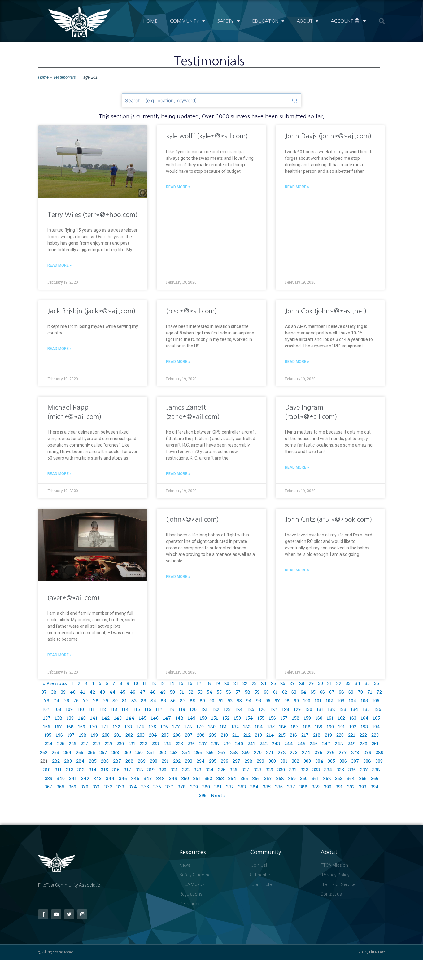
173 (128, 726)
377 (169, 786)
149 (191, 718)
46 (132, 692)
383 (242, 786)
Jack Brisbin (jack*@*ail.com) (91, 311)
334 (328, 769)
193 (364, 726)
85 (163, 700)
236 (191, 743)
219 (328, 735)
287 (117, 761)
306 (343, 761)
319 (151, 769)
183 (247, 726)
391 (339, 786)
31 (329, 683)
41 (82, 692)
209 (212, 735)
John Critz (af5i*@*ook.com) (328, 519)
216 (293, 735)
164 (364, 718)
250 (363, 743)
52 (190, 692)
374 (133, 786)
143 (118, 718)
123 (227, 709)
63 (293, 692)
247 (326, 743)
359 (292, 778)
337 (364, 769)
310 (46, 769)
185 (271, 726)
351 (196, 778)
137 (46, 718)
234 (167, 743)
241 (251, 743)
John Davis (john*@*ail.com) (328, 136)
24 (264, 683)
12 (153, 683)
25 (273, 683)
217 (305, 735)
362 (327, 778)
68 (341, 692)
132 (331, 709)
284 (80, 761)
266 (210, 752)
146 (155, 718)
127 (273, 709)
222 (363, 735)
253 (55, 752)
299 (260, 761)
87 (182, 700)
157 (284, 718)
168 (70, 726)
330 (281, 769)
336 (352, 769)
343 (98, 778)
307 (355, 761)
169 (81, 726)
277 (343, 752)
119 (181, 709)
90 (211, 700)
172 (116, 726)
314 (93, 769)
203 (141, 735)
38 (53, 692)
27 (292, 683)
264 (186, 752)
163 (352, 718)
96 (267, 700)
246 (314, 743)
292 (177, 761)
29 (311, 683)
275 (318, 752)
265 (198, 752)
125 (250, 709)
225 (60, 743)
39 (63, 692)
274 (306, 752)
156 (272, 718)
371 (96, 786)
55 (219, 692)
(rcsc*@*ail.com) (191, 311)
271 (269, 752)
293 (188, 761)
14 (171, 683)
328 (257, 769)
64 (303, 692)
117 (159, 709)
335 (340, 769)
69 (350, 692)
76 (76, 700)
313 (81, 769)
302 (295, 761)
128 (285, 709)
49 (163, 692)
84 (153, 700)
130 (308, 709)
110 (80, 709)
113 (113, 709)
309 (379, 761)
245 (301, 743)
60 (266, 692)
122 (215, 709)
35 (367, 683)
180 (212, 726)
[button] (382, 21)
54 (209, 692)
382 (230, 786)
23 (254, 683)
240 (239, 743)
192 (352, 726)
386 (279, 786)
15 (181, 683)
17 (199, 683)
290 (153, 761)
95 (258, 700)
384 (254, 786)
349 (173, 778)
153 (237, 718)
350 (185, 778)
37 (44, 692)
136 (377, 709)
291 (165, 761)
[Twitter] (69, 914)
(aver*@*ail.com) (73, 598)
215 (282, 735)
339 (48, 778)
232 (143, 743)
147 (167, 718)
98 (287, 700)
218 (317, 735)
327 (245, 769)
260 (139, 752)
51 (181, 692)
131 (319, 709)
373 (120, 786)
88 (192, 700)
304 (319, 761)
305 (331, 761)
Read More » (59, 265)
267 (222, 752)
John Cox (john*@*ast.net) (326, 311)
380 (206, 786)
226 (72, 743)
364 (351, 778)
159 (307, 718)
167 (58, 726)
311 (58, 769)
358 (280, 778)
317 (127, 769)
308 (367, 761)
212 (247, 735)
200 (106, 735)
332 (304, 769)
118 (170, 709)
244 (288, 743)
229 (108, 743)
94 (249, 700)
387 (291, 786)
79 (105, 700)
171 (104, 726)
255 (79, 752)
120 (193, 709)
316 (116, 769)
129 (297, 709)
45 (122, 692)
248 (339, 743)
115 (136, 709)
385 (267, 786)
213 (258, 735)
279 (367, 752)
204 (153, 735)
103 (340, 700)
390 (327, 786)
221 (351, 735)
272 (282, 752)
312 (69, 769)
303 (307, 761)
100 (306, 700)
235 (179, 743)
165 (376, 718)
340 (61, 778)
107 (46, 709)
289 (142, 761)
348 (160, 778)
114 (125, 709)
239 (227, 743)
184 (259, 726)
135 (366, 709)
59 (257, 692)
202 (129, 735)
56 (228, 692)
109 (69, 709)
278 (355, 752)
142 (106, 718)
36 (376, 683)
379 (194, 786)
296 (224, 761)
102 (329, 700)
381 (218, 786)
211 (235, 735)
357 (268, 778)
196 (59, 735)
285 (93, 761)
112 (102, 709)
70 (360, 692)
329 (269, 769)
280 (379, 752)
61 (275, 692)
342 (85, 778)
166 (46, 726)
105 (364, 700)
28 (301, 683)
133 (342, 709)
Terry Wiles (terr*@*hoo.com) (92, 215)
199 (94, 735)
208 (201, 735)
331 (292, 769)
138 (58, 718)
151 (214, 718)
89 (202, 700)
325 (221, 769)
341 (73, 778)
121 (204, 709)
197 (71, 735)
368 (60, 786)
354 (232, 778)
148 (179, 718)
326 (233, 769)
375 (145, 786)
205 (165, 735)
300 (272, 761)
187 (295, 726)
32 (338, 683)
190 (330, 726)
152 (225, 718)
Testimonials (64, 77)
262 (162, 752)
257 (103, 752)
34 (357, 683)
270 (258, 752)
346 (135, 778)
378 (182, 786)
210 (224, 735)
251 (375, 743)
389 (316, 786)
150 (203, 718)
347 (148, 778)
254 (67, 752)
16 (190, 683)
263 (174, 752)
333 (316, 769)
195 (47, 735)
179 (200, 726)
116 (147, 709)
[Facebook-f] (43, 914)
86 (173, 700)
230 (120, 743)
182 (235, 726)
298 (248, 761)
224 (49, 743)
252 (43, 752)
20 (226, 683)
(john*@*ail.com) (192, 519)
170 (93, 726)
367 (48, 786)
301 (283, 761)
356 (256, 778)
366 (374, 778)
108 (57, 709)
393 (362, 786)
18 (208, 683)
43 (102, 692)
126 (262, 709)
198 (82, 735)
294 (201, 761)
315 (104, 769)
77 (86, 700)
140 (82, 718)
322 (186, 769)
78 (95, 700)
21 (235, 683)
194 (376, 726)
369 (72, 786)
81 (124, 700)
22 (244, 683)
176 (164, 726)
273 (294, 752)
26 (282, 683)
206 (177, 735)
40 (73, 692)
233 (155, 743)
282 (56, 761)
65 (313, 692)
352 (208, 778)
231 (131, 743)
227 (84, 743)
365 (363, 778)
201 (117, 735)
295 (212, 761)
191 (341, 726)
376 (157, 786)
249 (351, 743)
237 (203, 743)
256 (91, 752)
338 (376, 769)
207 (189, 735)
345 (123, 778)
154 (249, 718)
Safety (225, 21)
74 (56, 700)
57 (238, 692)
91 (221, 700)
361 (315, 778)
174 (140, 726)
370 (84, 786)
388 (303, 786)
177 (176, 726)
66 (322, 692)
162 (341, 718)
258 (115, 752)
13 (162, 683)
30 (320, 683)
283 (68, 761)
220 (340, 735)
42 (92, 692)
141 (94, 718)
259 (127, 752)
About (304, 21)
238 (215, 743)
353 (220, 778)
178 (188, 726)
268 (234, 752)
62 (284, 692)
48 (153, 692)
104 (352, 700)
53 (200, 692)
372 (108, 786)
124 (239, 709)
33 (348, 683)
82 (134, 700)
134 (354, 709)
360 (303, 778)
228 (96, 743)
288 (129, 761)
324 (210, 769)
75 (66, 700)
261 (150, 752)
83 (143, 700)
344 (110, 778)
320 (162, 769)
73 (46, 700)
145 (142, 718)
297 (236, 761)
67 (331, 692)
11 (144, 683)
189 (318, 726)
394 (375, 786)
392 (351, 786)
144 (130, 718)
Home (150, 21)
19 (217, 683)
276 (330, 752)
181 (223, 726)
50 (172, 692)
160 (318, 718)
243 (276, 743)
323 (197, 769)
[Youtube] (56, 914)
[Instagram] (82, 914)
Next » (218, 795)
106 (375, 700)
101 (318, 700)
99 (296, 700)
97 (277, 700)
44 (112, 692)
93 (239, 700)
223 (375, 735)
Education (265, 21)
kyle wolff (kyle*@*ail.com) (207, 136)
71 (369, 692)
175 (152, 726)
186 (282, 726)
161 (330, 718)
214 (270, 735)
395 (203, 795)
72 (379, 692)
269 (246, 752)
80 (115, 700)
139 (70, 718)
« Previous (55, 683)
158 (295, 718)
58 (247, 692)
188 (307, 726)
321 (174, 769)
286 (105, 761)
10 (135, 683)
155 (260, 718)
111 (91, 709)
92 (230, 700)
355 (244, 778)
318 (139, 769)
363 (338, 778)
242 (263, 743)
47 (143, 692)
